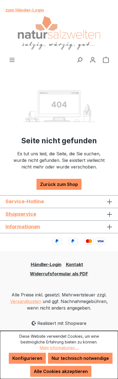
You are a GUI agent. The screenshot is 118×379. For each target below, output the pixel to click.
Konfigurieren (27, 358)
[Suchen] (79, 59)
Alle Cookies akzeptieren (61, 371)
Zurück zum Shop (59, 184)
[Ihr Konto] (92, 59)
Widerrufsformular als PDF (59, 273)
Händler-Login (46, 264)
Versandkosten (25, 301)
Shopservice (20, 214)
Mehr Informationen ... (59, 347)
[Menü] (12, 59)
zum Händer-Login (24, 10)
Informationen (22, 226)
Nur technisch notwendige (80, 358)
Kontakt (74, 264)
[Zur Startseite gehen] (59, 33)
